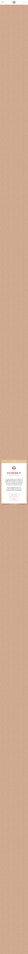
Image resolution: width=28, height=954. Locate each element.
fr (13, 461)
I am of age (14, 494)
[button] (3, 3)
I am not (14, 499)
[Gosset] (14, 2)
